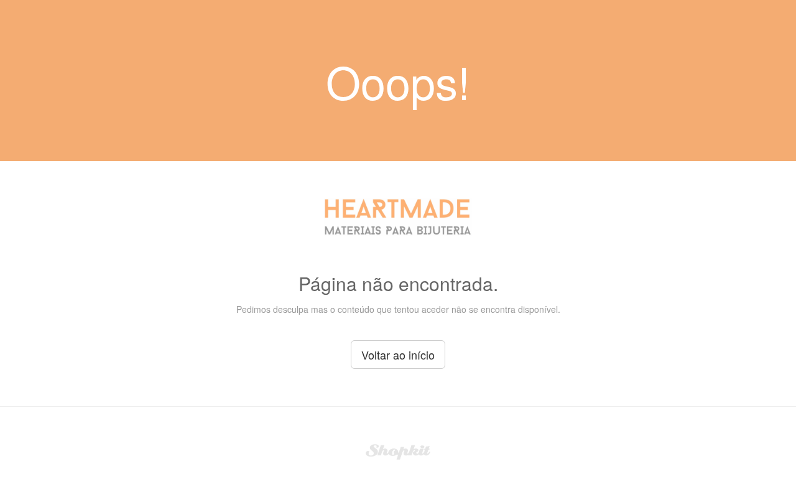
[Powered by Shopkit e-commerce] (398, 450)
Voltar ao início (398, 354)
